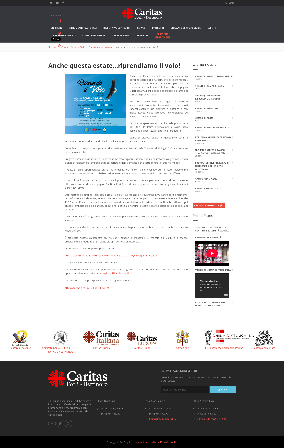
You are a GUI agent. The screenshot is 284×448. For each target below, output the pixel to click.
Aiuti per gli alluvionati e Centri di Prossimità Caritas (212, 229)
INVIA (223, 389)
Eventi (211, 27)
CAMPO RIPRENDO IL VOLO (209, 190)
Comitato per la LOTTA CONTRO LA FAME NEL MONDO (61, 349)
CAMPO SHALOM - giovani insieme (214, 77)
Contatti (142, 35)
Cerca (231, 2)
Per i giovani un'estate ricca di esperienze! (213, 140)
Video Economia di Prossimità (213, 269)
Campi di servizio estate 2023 (212, 129)
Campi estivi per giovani (100, 47)
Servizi (141, 27)
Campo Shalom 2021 (206, 109)
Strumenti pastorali (83, 27)
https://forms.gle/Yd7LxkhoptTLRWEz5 (87, 287)
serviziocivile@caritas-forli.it (211, 418)
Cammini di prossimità (208, 237)
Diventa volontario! (116, 27)
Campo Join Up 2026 (206, 180)
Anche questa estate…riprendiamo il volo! (208, 98)
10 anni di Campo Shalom (210, 87)
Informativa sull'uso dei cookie (161, 442)
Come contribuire (93, 35)
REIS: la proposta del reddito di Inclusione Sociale (212, 304)
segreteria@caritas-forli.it (162, 418)
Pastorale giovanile (20, 347)
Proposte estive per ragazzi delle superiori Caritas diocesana (212, 167)
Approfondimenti (64, 35)
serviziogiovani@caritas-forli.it (113, 273)
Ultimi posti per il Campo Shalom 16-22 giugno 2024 (210, 153)
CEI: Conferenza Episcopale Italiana (223, 347)
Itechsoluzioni (136, 442)
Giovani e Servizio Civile (186, 27)
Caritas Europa (142, 347)
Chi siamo (57, 27)
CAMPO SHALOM (204, 119)
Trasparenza (120, 35)
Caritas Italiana (101, 347)
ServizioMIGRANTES (162, 35)
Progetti (158, 27)
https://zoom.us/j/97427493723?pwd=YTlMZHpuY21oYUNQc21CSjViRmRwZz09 (111, 255)
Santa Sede (182, 347)
